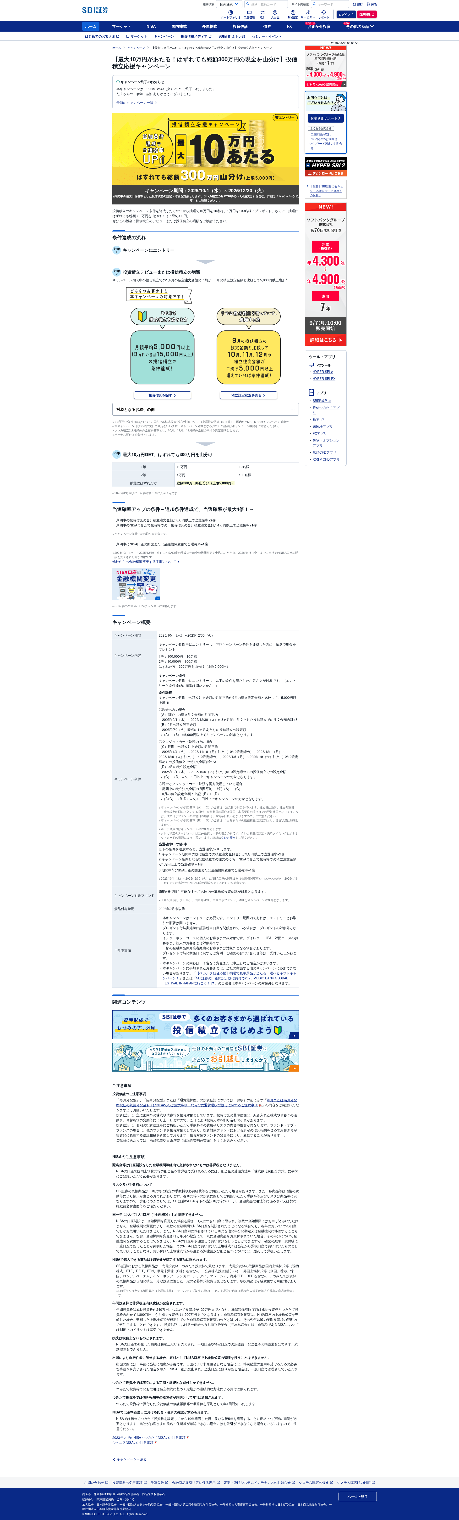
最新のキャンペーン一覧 (134, 102)
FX (289, 26)
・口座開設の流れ (319, 134)
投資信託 (240, 26)
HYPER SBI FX (324, 378)
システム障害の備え (314, 1482)
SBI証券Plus (322, 400)
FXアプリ (320, 433)
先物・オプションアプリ (326, 443)
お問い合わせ (94, 1482)
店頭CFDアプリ (324, 452)
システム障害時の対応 (354, 1482)
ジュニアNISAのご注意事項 (132, 1442)
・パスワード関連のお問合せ (325, 145)
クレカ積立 (228, 837)
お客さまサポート (324, 118)
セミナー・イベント (267, 36)
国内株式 (179, 26)
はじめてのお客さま (100, 36)
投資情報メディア (194, 36)
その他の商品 (356, 25)
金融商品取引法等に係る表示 (194, 1482)
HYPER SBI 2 (323, 371)
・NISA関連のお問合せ (322, 139)
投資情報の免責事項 (127, 1482)
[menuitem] (358, 4)
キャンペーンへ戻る (132, 1459)
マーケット (121, 26)
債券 (267, 26)
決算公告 (157, 1482)
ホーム (91, 26)
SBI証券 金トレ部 (232, 36)
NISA (151, 26)
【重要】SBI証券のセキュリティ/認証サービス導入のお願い (326, 190)
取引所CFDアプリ (326, 459)
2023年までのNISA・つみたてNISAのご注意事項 (149, 1437)
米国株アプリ (323, 426)
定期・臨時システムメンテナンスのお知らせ (257, 1482)
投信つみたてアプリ (326, 410)
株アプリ (319, 419)
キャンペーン (164, 36)
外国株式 (209, 26)
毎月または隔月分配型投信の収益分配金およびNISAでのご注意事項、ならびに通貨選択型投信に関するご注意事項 (206, 1102)
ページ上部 (355, 1496)
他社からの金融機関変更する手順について (144, 561)
